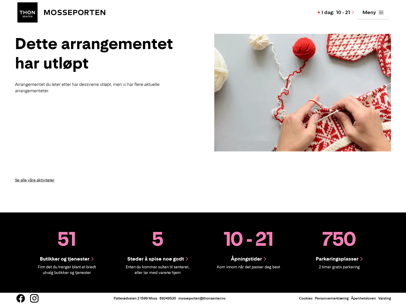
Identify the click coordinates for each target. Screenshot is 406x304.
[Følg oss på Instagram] (34, 298)
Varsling (384, 298)
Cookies (305, 298)
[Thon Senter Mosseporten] (61, 12)
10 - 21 (336, 12)
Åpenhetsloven (363, 298)
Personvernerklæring (332, 298)
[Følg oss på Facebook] (20, 298)
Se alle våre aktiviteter (35, 180)
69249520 (168, 298)
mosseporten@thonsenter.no (202, 298)
